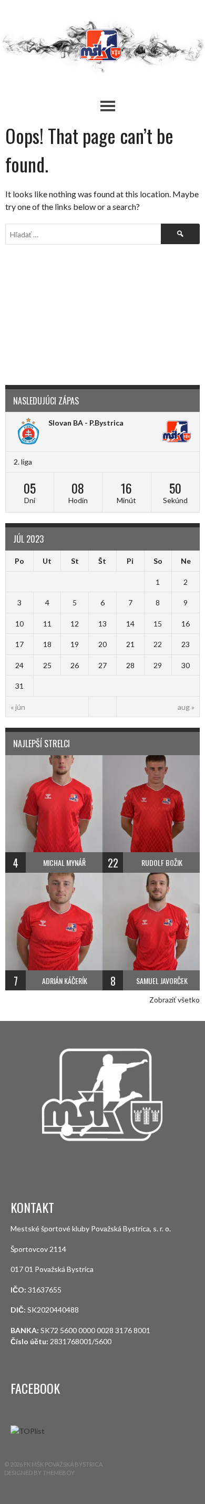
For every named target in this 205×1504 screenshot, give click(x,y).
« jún (18, 706)
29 (157, 665)
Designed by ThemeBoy (39, 1472)
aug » (186, 706)
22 (157, 644)
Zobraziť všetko (174, 999)
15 (157, 623)
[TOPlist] (28, 1430)
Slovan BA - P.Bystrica (86, 422)
